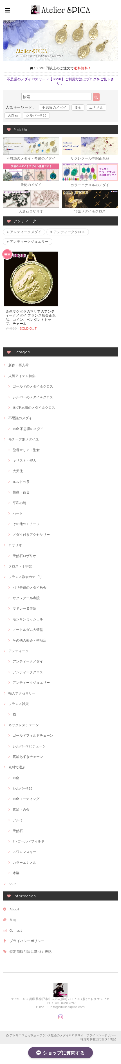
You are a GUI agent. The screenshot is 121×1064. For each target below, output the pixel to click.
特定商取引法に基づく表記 (31, 951)
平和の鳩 (19, 503)
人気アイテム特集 (21, 376)
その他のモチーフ (26, 524)
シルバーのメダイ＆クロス (33, 397)
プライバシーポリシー (27, 941)
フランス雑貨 (18, 704)
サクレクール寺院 (26, 598)
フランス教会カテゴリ (25, 577)
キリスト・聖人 (24, 460)
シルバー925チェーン (29, 746)
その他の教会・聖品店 (29, 640)
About (14, 909)
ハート (18, 513)
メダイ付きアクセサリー (31, 534)
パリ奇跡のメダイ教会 (29, 587)
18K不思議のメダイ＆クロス (34, 407)
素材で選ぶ (16, 767)
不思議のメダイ (54, 107)
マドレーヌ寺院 (24, 608)
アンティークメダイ (25, 232)
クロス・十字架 (20, 566)
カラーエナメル (24, 862)
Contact (16, 930)
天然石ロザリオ (24, 556)
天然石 (13, 115)
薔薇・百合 (21, 492)
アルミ (18, 820)
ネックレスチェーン (23, 725)
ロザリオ (15, 545)
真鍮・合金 (21, 809)
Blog (13, 919)
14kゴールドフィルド (28, 841)
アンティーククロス (68, 232)
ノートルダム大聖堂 (28, 629)
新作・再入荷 (18, 365)
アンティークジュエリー (28, 241)
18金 (78, 107)
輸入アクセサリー (21, 693)
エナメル (96, 107)
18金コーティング (26, 799)
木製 (16, 873)
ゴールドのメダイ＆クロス (33, 386)
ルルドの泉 (21, 482)
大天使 (18, 471)
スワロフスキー (24, 852)
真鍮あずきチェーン (28, 757)
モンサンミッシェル (28, 619)
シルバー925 (36, 115)
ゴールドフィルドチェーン (33, 735)
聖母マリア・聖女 (26, 450)
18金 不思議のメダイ (28, 429)
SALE (12, 884)
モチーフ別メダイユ (23, 439)
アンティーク (18, 651)
